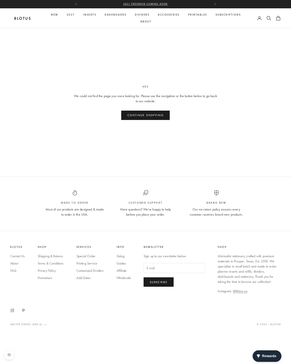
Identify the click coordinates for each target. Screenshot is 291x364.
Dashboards (115, 14)
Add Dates (83, 278)
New (54, 14)
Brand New (216, 202)
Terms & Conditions (51, 263)
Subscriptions (228, 14)
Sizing (121, 256)
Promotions (45, 278)
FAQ (13, 271)
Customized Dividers (90, 271)
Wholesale (124, 278)
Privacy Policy (47, 271)
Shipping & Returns (50, 256)
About (145, 21)
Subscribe (158, 282)
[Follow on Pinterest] (23, 310)
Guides (121, 263)
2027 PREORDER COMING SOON (145, 4)
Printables (197, 14)
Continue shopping (145, 115)
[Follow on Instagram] (12, 310)
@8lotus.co (240, 291)
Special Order (86, 256)
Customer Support (146, 202)
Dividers (142, 14)
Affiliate (122, 271)
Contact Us (17, 256)
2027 (71, 14)
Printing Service (86, 263)
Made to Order (74, 202)
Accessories (169, 14)
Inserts (89, 14)
